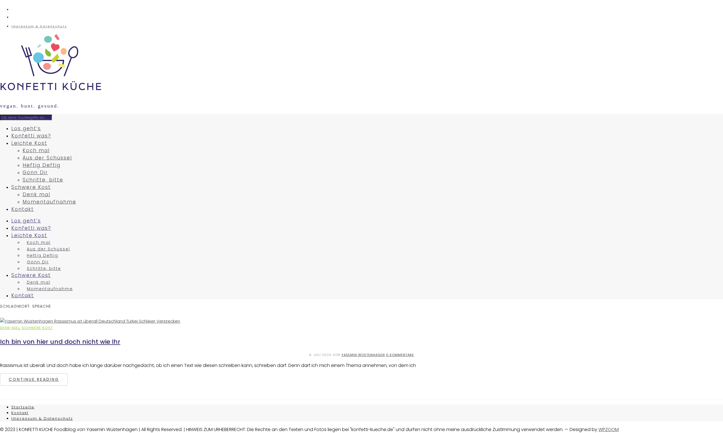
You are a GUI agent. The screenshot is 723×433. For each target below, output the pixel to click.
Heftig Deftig (41, 165)
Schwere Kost (31, 187)
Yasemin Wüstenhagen (363, 355)
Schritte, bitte (43, 179)
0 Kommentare (400, 355)
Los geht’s (26, 128)
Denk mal (36, 194)
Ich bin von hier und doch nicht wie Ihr (60, 341)
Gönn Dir (35, 172)
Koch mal (36, 150)
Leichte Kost (29, 143)
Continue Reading (34, 379)
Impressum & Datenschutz (39, 26)
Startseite (22, 407)
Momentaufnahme (49, 201)
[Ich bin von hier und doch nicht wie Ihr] (90, 321)
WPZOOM (608, 429)
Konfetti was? (31, 135)
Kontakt (22, 209)
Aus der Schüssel (47, 157)
